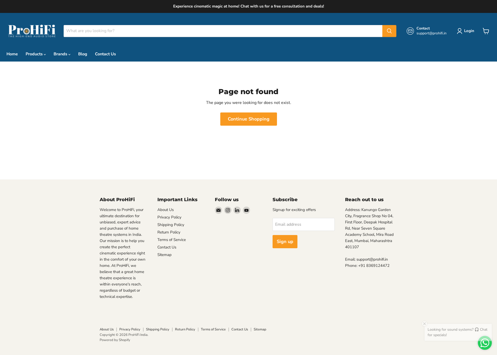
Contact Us (105, 54)
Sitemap (164, 254)
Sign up (285, 241)
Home (12, 54)
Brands (61, 54)
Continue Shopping (248, 119)
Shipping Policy (170, 224)
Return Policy (168, 232)
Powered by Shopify (115, 340)
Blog (82, 54)
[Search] (389, 31)
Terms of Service (171, 239)
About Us (165, 209)
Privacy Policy (169, 217)
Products (35, 54)
